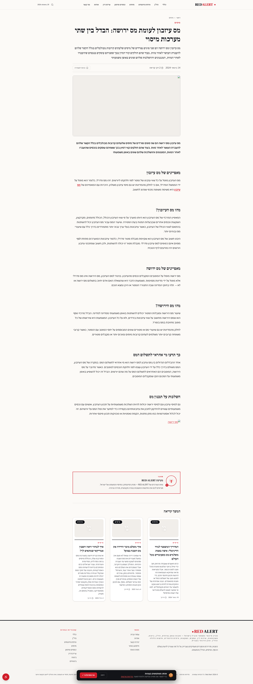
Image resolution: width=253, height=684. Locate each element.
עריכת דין (106, 4)
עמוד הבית (135, 634)
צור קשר (86, 4)
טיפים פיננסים (144, 4)
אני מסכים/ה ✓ (88, 675)
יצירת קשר (134, 642)
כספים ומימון (119, 4)
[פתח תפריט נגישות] (5, 676)
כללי (164, 4)
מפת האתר (134, 649)
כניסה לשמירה (80, 68)
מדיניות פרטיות (184, 674)
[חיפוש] (52, 4)
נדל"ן (156, 4)
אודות (96, 4)
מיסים (131, 4)
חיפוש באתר (134, 645)
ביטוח (74, 657)
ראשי (178, 18)
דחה (103, 675)
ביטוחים (73, 661)
